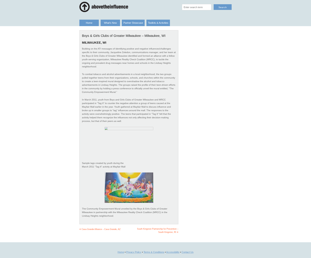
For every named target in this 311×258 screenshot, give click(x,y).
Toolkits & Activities (158, 22)
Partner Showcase (133, 22)
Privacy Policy (133, 252)
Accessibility (172, 252)
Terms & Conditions (154, 252)
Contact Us (188, 252)
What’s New (110, 22)
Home (89, 22)
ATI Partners (111, 7)
